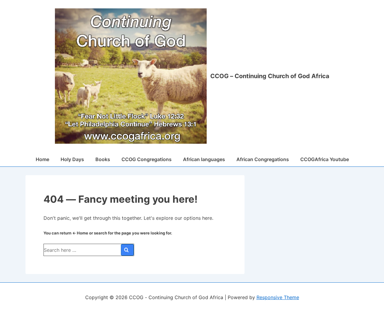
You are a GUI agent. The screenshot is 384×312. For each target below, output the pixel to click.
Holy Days (72, 159)
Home (42, 159)
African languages (204, 159)
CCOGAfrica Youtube (324, 159)
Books (102, 159)
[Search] (127, 250)
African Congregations (262, 159)
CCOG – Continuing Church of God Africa (269, 76)
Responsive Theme (277, 297)
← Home (80, 233)
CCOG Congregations (147, 159)
